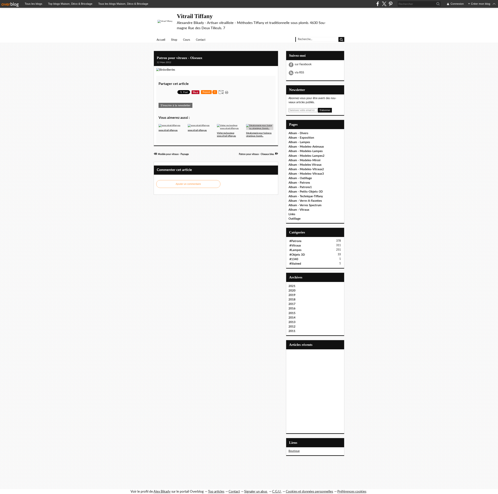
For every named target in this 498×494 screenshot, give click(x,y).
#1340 (293, 259)
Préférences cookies (351, 491)
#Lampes (295, 250)
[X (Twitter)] (384, 4)
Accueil (161, 40)
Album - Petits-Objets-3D (305, 191)
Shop (174, 40)
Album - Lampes (299, 142)
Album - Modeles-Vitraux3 (306, 173)
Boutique (294, 451)
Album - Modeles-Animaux (306, 146)
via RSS (299, 72)
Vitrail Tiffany (195, 16)
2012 (291, 326)
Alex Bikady (162, 491)
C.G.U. (276, 491)
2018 (291, 299)
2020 (291, 290)
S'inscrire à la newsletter (175, 105)
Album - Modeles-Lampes (305, 151)
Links (291, 214)
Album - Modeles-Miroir (304, 160)
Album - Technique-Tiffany (305, 196)
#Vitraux (295, 245)
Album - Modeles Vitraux (305, 164)
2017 (291, 304)
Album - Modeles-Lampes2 (306, 155)
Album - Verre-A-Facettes (305, 200)
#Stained (295, 263)
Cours (186, 40)
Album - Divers (298, 133)
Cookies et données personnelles (309, 491)
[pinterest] (390, 4)
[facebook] (377, 4)
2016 (291, 308)
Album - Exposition (301, 137)
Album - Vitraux (298, 209)
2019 (291, 295)
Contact (200, 40)
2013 (291, 322)
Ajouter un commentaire (188, 184)
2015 (291, 313)
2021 (291, 286)
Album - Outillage (300, 178)
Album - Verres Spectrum (305, 205)
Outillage (294, 218)
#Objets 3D (297, 254)
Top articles (216, 491)
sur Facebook (303, 64)
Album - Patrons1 (300, 187)
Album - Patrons (299, 182)
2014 (291, 317)
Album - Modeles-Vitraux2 (306, 169)
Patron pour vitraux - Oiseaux (179, 58)
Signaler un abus (256, 491)
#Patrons (295, 241)
